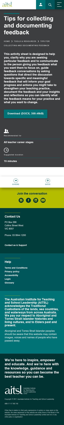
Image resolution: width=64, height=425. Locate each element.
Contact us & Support (16, 245)
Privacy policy (12, 272)
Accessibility (11, 275)
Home (7, 41)
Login (8, 279)
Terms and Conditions (16, 268)
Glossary (9, 283)
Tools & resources (25, 41)
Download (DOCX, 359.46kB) (25, 113)
